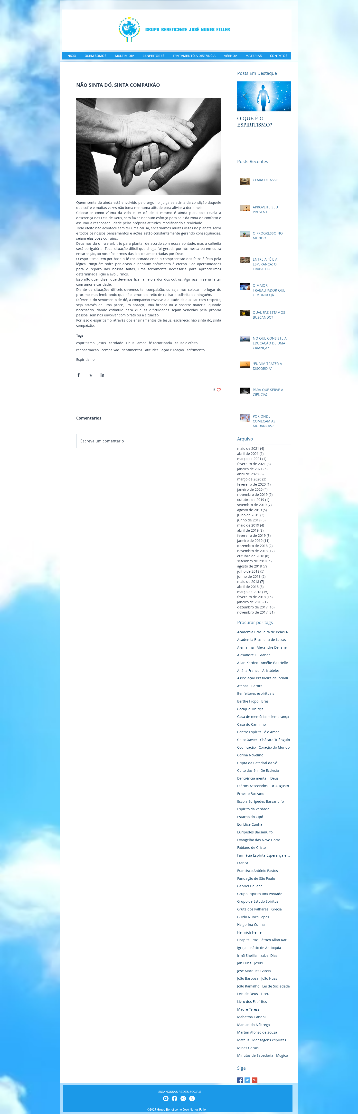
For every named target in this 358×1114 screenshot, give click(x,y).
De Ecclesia (270, 770)
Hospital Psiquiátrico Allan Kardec (264, 940)
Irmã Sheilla (247, 955)
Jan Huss (244, 963)
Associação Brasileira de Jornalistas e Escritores (264, 678)
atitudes (152, 350)
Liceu (265, 993)
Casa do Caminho (251, 724)
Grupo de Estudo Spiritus (257, 901)
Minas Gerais (248, 1048)
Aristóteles (271, 670)
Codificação (246, 747)
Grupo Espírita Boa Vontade (259, 893)
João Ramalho (248, 986)
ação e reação (172, 350)
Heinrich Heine (249, 932)
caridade (116, 343)
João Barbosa (247, 978)
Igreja (241, 947)
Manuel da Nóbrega (253, 1024)
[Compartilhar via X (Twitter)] (90, 375)
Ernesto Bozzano (250, 793)
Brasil (266, 701)
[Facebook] (174, 1098)
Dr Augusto (280, 785)
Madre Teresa (248, 1009)
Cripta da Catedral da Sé (257, 763)
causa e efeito (186, 343)
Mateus (243, 1040)
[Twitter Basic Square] (247, 1080)
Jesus (101, 343)
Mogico (282, 1055)
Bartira (257, 686)
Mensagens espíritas (269, 1040)
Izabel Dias (268, 955)
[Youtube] (166, 1098)
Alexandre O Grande (254, 655)
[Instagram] (183, 1098)
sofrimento (196, 350)
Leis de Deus (247, 993)
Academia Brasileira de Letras (261, 639)
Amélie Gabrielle (274, 662)
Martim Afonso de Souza (257, 1032)
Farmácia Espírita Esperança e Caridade (264, 855)
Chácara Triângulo (275, 739)
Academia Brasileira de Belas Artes (264, 632)
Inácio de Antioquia (265, 947)
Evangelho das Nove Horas (259, 840)
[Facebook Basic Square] (240, 1080)
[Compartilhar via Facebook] (78, 375)
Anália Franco (248, 670)
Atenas (242, 686)
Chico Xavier (247, 739)
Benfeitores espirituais (255, 693)
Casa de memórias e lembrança (263, 716)
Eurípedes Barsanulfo (255, 832)
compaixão (110, 350)
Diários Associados (252, 785)
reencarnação (87, 350)
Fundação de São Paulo (256, 878)
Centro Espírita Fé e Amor (258, 732)
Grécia (276, 909)
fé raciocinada (160, 343)
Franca (242, 862)
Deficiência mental (252, 778)
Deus (130, 343)
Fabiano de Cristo (251, 847)
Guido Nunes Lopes (253, 917)
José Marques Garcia (254, 970)
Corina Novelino (250, 755)
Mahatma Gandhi (251, 1017)
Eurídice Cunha (249, 824)
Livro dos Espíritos (252, 1001)
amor (141, 343)
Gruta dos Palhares (252, 909)
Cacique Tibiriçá (250, 709)
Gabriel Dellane (250, 886)
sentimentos (132, 350)
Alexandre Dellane (272, 647)
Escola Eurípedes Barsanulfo (260, 801)
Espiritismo (85, 359)
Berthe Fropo (247, 701)
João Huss (269, 978)
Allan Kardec (247, 662)
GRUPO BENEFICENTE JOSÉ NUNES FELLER (187, 30)
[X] (192, 1098)
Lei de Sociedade (276, 986)
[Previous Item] (245, 96)
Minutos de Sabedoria (255, 1055)
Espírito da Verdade (253, 809)
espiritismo (85, 343)
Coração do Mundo (274, 747)
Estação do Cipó (250, 816)
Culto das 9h (247, 770)
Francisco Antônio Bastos (257, 870)
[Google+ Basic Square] (254, 1080)
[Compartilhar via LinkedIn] (102, 375)
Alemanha (245, 647)
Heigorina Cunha (251, 924)
